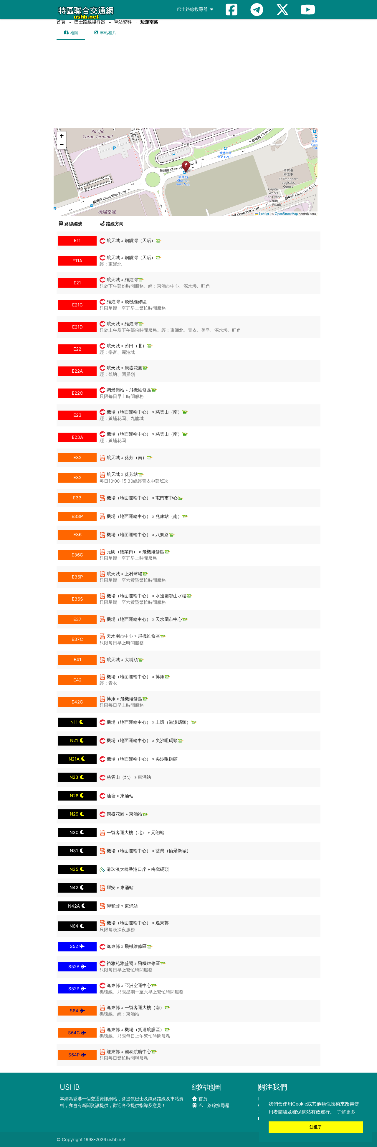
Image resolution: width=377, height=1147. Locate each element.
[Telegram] (256, 9)
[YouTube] (307, 9)
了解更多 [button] (346, 1111)
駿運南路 (149, 22)
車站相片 (107, 32)
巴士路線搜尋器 (193, 9)
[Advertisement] (188, 84)
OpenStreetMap (286, 213)
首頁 (61, 22)
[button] (186, 166)
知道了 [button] (316, 1127)
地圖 (73, 32)
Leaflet (263, 213)
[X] (282, 9)
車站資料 (123, 22)
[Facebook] (231, 9)
